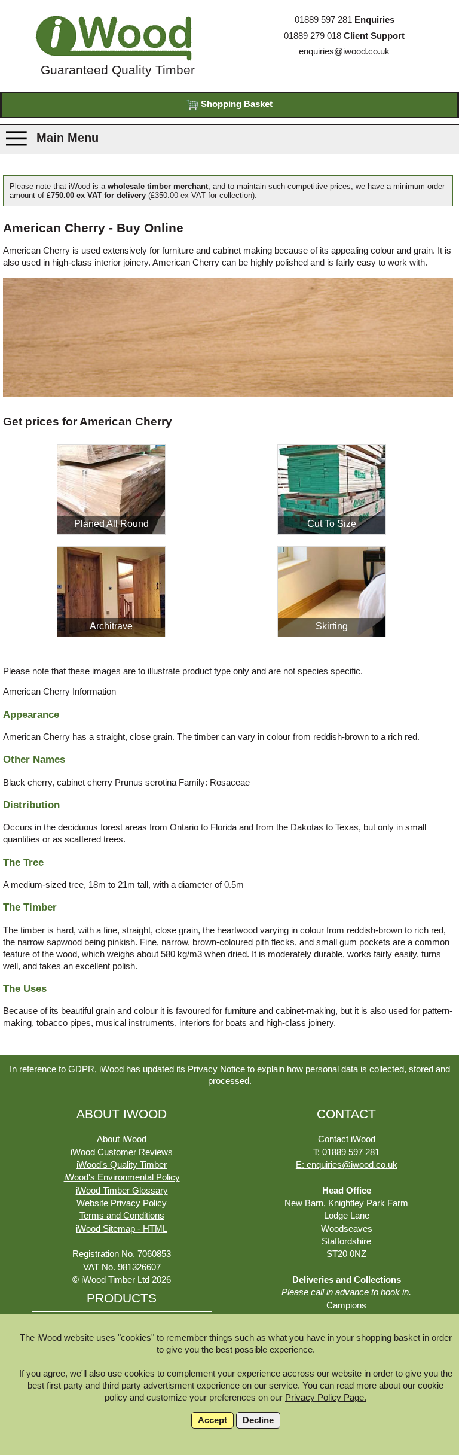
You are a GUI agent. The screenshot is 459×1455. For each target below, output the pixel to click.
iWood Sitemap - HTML (121, 1229)
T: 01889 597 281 (346, 1152)
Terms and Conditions (121, 1215)
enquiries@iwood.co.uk (344, 51)
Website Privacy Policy (121, 1203)
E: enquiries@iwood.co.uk (346, 1165)
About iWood (121, 1139)
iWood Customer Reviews (122, 1152)
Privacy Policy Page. (325, 1397)
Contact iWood (346, 1139)
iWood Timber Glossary (122, 1190)
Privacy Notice (216, 1069)
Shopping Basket (235, 104)
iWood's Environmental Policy (122, 1177)
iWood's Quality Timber (121, 1165)
